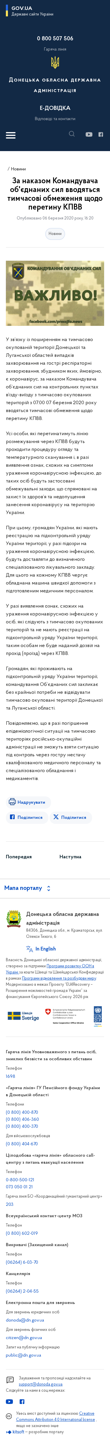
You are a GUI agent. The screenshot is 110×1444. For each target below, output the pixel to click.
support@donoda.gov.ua (40, 1384)
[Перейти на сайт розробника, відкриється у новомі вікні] (15, 1432)
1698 (10, 1076)
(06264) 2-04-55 (22, 1291)
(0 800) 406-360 (22, 1119)
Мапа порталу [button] (23, 888)
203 (9, 1204)
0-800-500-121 (20, 1180)
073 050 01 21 (19, 1187)
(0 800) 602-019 (22, 1233)
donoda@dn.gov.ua (25, 1320)
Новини (18, 169)
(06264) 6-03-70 (22, 1262)
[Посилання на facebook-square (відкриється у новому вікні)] (100, 134)
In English (45, 949)
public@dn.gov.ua (23, 1355)
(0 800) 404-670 (22, 1144)
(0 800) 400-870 (22, 1112)
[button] (73, 134)
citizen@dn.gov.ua (24, 1338)
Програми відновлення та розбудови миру (59, 978)
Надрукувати (31, 802)
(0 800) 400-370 (22, 1126)
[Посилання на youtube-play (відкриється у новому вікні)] (88, 134)
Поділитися (30, 817)
